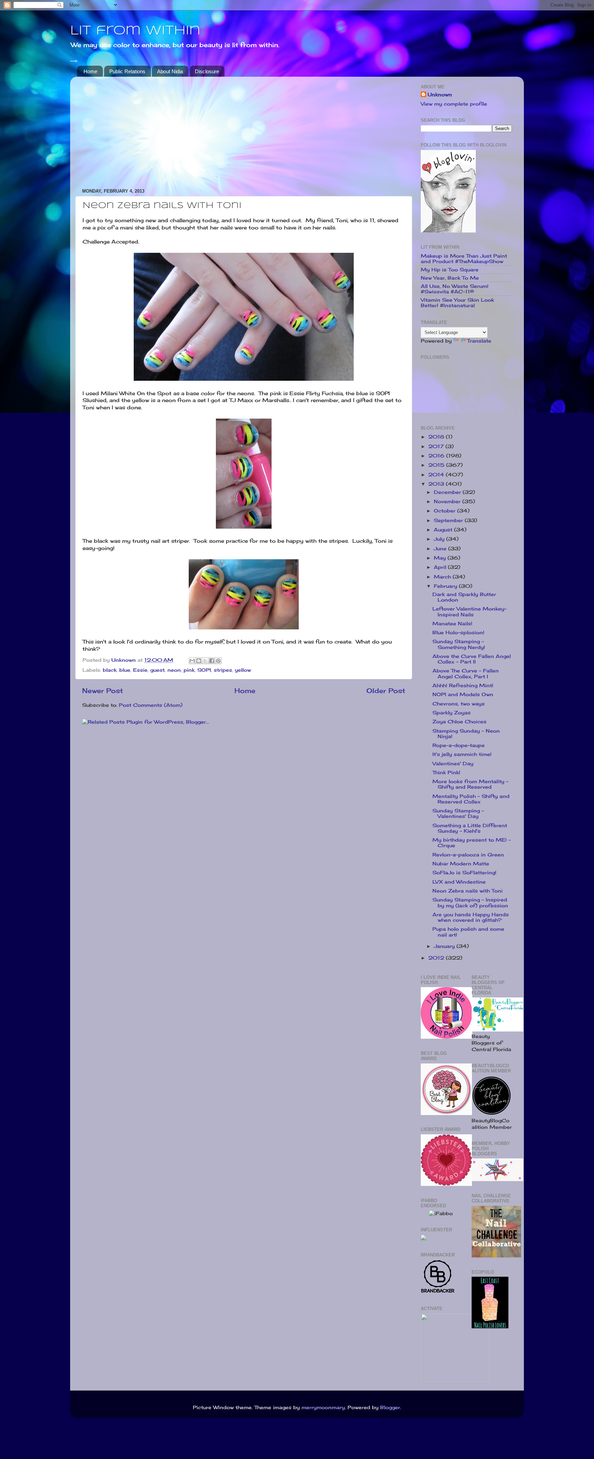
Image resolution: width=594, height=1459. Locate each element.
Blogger (390, 1407)
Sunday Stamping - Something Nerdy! (458, 644)
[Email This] (192, 660)
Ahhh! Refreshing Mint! (462, 685)
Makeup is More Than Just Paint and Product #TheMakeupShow (464, 258)
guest (157, 670)
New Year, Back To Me (450, 278)
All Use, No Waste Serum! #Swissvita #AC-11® (454, 288)
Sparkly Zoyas (451, 712)
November (448, 501)
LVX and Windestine (459, 882)
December (448, 492)
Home (90, 71)
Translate (479, 341)
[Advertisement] (243, 130)
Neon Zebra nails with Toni (467, 891)
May (441, 558)
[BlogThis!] (198, 660)
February (446, 586)
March (443, 577)
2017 (437, 446)
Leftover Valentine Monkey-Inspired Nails (469, 611)
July (440, 539)
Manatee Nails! (452, 623)
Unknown (440, 94)
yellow (243, 670)
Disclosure (207, 71)
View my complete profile (454, 104)
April (441, 567)
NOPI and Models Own (462, 694)
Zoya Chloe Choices (459, 721)
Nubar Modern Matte (460, 863)
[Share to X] (205, 660)
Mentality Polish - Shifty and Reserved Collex (470, 798)
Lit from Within (135, 31)
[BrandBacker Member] (438, 1292)
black (110, 670)
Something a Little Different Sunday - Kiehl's (469, 828)
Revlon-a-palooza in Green (468, 854)
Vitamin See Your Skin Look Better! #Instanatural (457, 302)
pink (189, 670)
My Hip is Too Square (449, 269)
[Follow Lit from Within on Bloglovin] (448, 231)
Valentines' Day (452, 763)
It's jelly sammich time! (462, 754)
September (449, 520)
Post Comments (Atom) (151, 705)
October (445, 511)
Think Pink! (446, 772)
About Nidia (170, 71)
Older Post (385, 691)
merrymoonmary (323, 1407)
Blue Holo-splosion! (458, 632)
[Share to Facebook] (211, 660)
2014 (437, 474)
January (445, 946)
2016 (437, 455)
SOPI (204, 670)
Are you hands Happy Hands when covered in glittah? (470, 917)
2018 (437, 437)
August (444, 529)
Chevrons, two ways (458, 703)
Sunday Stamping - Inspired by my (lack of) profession (470, 902)
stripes (223, 670)
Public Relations (127, 71)
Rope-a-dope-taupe (458, 745)
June (441, 548)
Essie (140, 670)
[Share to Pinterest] (218, 660)
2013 (437, 484)
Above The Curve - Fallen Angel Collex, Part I (465, 673)
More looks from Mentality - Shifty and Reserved (470, 784)
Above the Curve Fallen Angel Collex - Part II (471, 658)
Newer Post (102, 691)
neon (174, 670)
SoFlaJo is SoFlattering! (464, 872)
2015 (437, 465)
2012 (437, 958)
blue (124, 670)
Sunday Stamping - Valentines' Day (458, 813)
